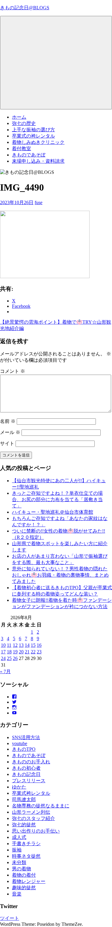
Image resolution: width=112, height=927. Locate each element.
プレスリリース (28, 780)
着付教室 (21, 148)
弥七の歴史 (24, 123)
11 (9, 645)
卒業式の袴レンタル (33, 135)
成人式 (19, 837)
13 (21, 645)
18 (9, 651)
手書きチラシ (26, 843)
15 (33, 645)
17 (3, 651)
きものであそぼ (28, 154)
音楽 (17, 893)
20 (21, 651)
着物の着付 (24, 875)
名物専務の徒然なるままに (40, 805)
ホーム (19, 117)
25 (9, 658)
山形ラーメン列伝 (31, 812)
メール (10, 432)
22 (33, 651)
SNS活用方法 (26, 737)
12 (15, 645)
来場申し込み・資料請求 (38, 161)
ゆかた (19, 786)
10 (3, 645)
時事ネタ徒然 (26, 856)
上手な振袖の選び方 (33, 129)
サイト (7, 443)
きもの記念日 (26, 774)
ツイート (9, 918)
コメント (12, 371)
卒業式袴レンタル (31, 793)
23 (39, 651)
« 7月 (5, 671)
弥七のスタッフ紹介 (33, 818)
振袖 (17, 849)
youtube (19, 743)
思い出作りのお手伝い (36, 830)
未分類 (19, 862)
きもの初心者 (26, 768)
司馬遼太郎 (24, 799)
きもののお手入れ (31, 761)
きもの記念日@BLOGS (24, 7)
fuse (38, 202)
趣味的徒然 (24, 887)
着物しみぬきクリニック (38, 142)
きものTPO (24, 749)
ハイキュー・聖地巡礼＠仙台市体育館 (52, 512)
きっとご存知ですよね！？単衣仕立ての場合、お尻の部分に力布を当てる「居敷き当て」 (57, 499)
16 (39, 645)
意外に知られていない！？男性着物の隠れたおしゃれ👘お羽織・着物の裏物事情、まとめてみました (60, 575)
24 (3, 658)
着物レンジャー (28, 881)
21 (27, 651)
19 (15, 651)
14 (27, 645)
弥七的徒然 (24, 824)
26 (15, 658)
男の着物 (21, 868)
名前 (8, 421)
